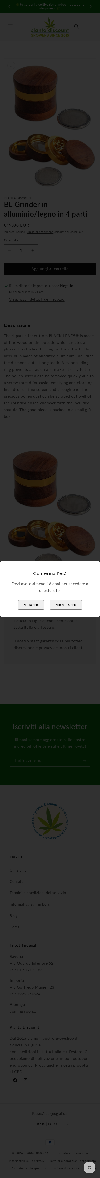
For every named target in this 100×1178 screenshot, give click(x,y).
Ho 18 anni (31, 605)
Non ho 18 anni (65, 605)
